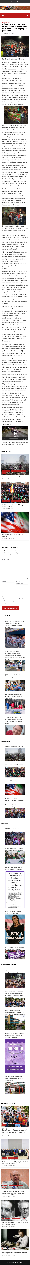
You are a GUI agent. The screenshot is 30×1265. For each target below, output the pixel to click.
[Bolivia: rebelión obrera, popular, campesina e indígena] (15, 812)
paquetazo (15, 444)
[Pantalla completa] (26, 439)
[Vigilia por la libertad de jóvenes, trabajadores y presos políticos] (15, 980)
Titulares (5, 1123)
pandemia (10, 444)
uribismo (21, 444)
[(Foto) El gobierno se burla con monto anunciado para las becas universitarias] (15, 1087)
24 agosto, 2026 (12, 1165)
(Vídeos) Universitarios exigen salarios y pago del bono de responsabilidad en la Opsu (13, 677)
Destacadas (23, 471)
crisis (10, 442)
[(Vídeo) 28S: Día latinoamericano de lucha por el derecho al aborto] (15, 857)
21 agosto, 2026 (12, 1226)
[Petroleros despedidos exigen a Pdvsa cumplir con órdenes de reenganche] (15, 706)
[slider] (14, 438)
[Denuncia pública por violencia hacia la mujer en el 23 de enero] (15, 889)
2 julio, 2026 (11, 478)
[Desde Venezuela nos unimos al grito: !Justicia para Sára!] (15, 929)
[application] (15, 433)
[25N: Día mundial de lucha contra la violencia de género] (15, 838)
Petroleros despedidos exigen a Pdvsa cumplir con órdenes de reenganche (13, 696)
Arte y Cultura (11, 1218)
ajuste (6, 442)
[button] (15, 433)
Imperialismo (19, 442)
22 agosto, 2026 (12, 1196)
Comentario (6, 559)
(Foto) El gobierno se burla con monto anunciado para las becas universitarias (14, 1078)
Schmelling (6, 33)
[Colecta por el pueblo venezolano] (15, 754)
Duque (13, 442)
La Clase (4, 1218)
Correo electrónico (19, 582)
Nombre (5, 581)
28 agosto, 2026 (12, 1135)
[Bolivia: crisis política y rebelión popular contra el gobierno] (15, 772)
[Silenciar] (23, 439)
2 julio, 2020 (12, 33)
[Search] (27, 15)
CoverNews (11, 1262)
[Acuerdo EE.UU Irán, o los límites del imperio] (15, 789)
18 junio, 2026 (11, 508)
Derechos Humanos (15, 471)
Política (4, 472)
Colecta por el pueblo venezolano (12, 477)
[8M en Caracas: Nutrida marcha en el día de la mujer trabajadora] (15, 954)
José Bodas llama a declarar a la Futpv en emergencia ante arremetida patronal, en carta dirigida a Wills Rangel (13, 1193)
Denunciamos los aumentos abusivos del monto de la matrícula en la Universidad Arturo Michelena (15, 1012)
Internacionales (6, 22)
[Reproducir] (4, 439)
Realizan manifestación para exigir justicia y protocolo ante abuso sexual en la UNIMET (14, 1035)
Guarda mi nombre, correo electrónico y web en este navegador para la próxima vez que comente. (14, 601)
